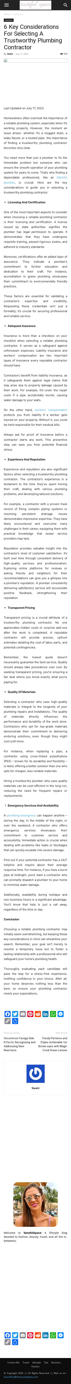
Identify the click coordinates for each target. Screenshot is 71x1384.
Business (56, 1362)
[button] (6, 5)
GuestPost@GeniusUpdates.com (21, 1377)
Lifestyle (36, 1362)
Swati (10, 53)
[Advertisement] (35, 1139)
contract (18, 14)
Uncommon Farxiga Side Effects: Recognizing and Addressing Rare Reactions (19, 1044)
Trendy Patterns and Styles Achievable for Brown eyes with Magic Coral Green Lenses (52, 1044)
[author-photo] (36, 1082)
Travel (26, 1362)
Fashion (35, 1366)
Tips (46, 1362)
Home (7, 14)
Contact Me (13, 1362)
